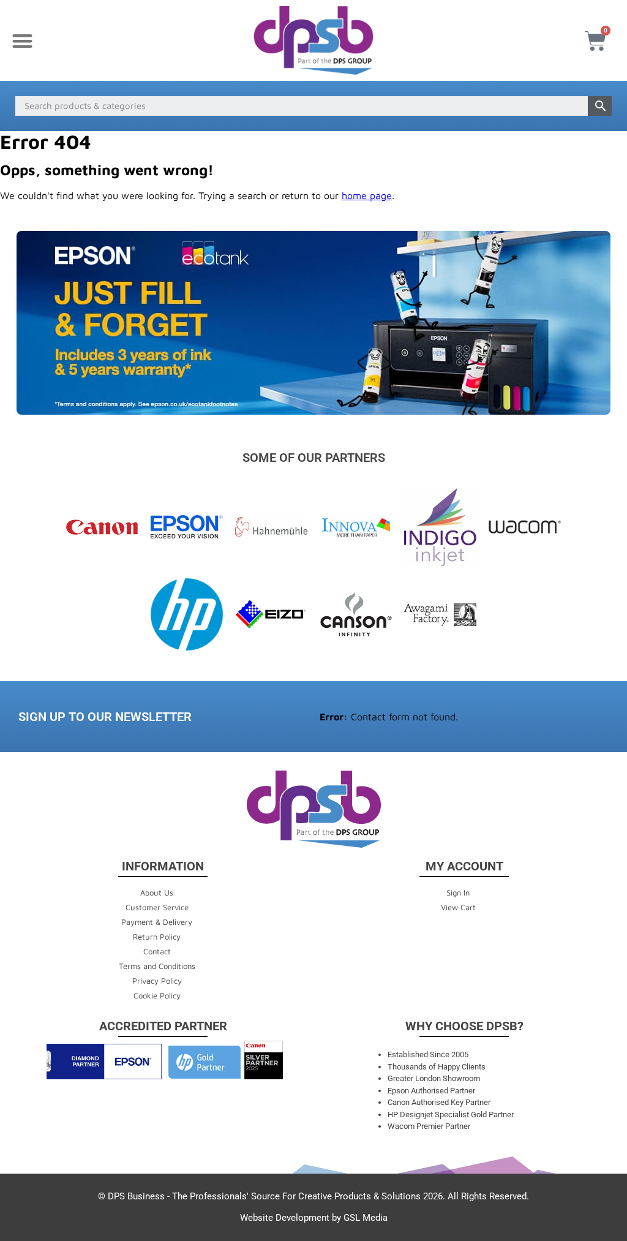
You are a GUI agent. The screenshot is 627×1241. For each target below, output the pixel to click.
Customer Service (157, 907)
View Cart (458, 907)
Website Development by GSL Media (314, 1217)
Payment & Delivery (156, 922)
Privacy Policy (157, 981)
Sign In (458, 892)
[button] (22, 41)
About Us (156, 892)
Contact (157, 951)
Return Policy (157, 936)
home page (367, 195)
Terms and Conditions (157, 966)
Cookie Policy (157, 995)
